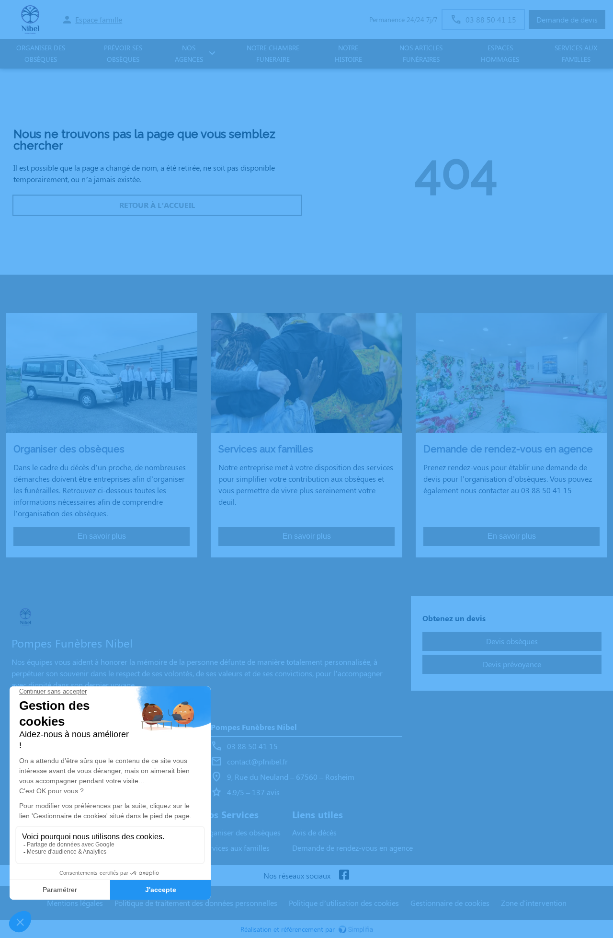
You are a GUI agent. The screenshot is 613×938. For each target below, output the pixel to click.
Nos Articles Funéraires (421, 54)
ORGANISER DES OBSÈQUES (40, 54)
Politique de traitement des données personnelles (195, 903)
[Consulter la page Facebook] (344, 875)
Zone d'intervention (534, 903)
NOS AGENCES (189, 54)
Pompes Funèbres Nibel (254, 727)
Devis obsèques (512, 641)
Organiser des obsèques (241, 832)
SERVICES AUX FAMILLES (576, 54)
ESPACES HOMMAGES (500, 54)
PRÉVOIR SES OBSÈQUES (123, 54)
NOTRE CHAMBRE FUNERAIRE (273, 54)
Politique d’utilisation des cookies (344, 903)
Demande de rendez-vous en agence (352, 848)
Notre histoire (348, 54)
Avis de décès (314, 832)
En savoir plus (102, 536)
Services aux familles (235, 848)
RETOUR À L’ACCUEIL (157, 205)
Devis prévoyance (512, 664)
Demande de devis (567, 19)
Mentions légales (75, 903)
